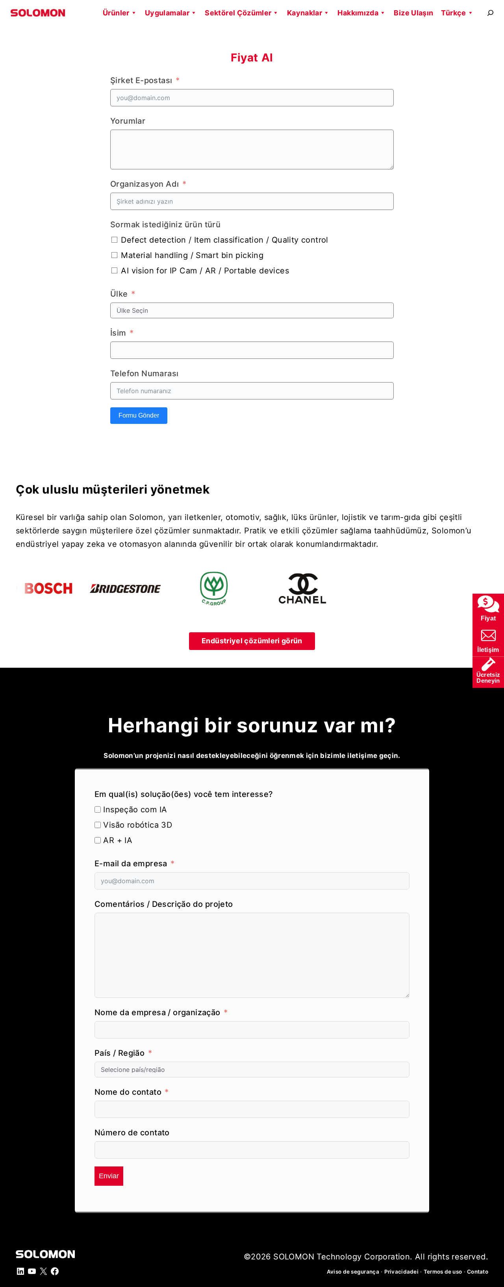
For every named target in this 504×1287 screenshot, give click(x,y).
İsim (118, 333)
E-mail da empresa (130, 863)
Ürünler (116, 13)
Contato (477, 1271)
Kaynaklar (304, 13)
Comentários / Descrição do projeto (163, 904)
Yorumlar (127, 121)
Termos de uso (443, 1271)
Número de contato (132, 1132)
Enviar (109, 1176)
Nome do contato (127, 1092)
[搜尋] (490, 13)
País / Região (119, 1053)
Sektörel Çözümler (238, 13)
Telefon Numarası (144, 373)
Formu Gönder (139, 415)
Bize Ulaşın (413, 13)
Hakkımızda (357, 13)
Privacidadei (401, 1271)
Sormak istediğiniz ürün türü (165, 224)
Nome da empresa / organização (157, 1012)
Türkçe (453, 13)
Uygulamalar (167, 13)
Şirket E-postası (141, 80)
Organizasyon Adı (144, 184)
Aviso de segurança (353, 1271)
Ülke (119, 294)
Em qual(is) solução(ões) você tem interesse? (183, 794)
